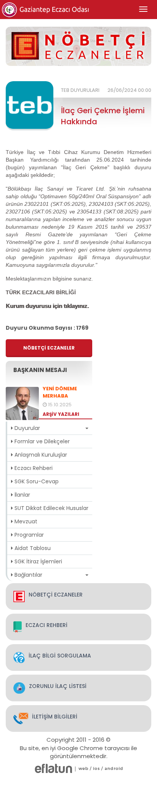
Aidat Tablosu (32, 548)
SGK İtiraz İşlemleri (37, 561)
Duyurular (26, 428)
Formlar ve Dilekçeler (41, 441)
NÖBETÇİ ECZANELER (49, 348)
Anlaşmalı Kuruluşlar (40, 455)
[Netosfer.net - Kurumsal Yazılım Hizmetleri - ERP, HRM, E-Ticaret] (83, 769)
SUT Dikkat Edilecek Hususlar (50, 508)
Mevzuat (25, 521)
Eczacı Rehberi (33, 468)
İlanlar (21, 495)
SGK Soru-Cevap (36, 481)
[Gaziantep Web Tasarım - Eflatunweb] (53, 769)
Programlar (28, 535)
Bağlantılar (27, 575)
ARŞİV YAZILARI (61, 414)
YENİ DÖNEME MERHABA (60, 392)
